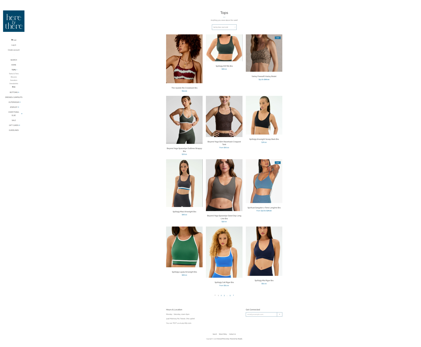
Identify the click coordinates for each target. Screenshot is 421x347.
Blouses (14, 77)
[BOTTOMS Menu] (19, 92)
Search (215, 334)
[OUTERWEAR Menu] (20, 102)
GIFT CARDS (14, 125)
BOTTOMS (14, 92)
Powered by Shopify (236, 339)
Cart (14, 40)
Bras (13, 87)
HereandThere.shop (223, 339)
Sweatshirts (13, 84)
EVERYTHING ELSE (14, 113)
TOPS (14, 70)
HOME (13, 65)
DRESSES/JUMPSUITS (13, 97)
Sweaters (13, 80)
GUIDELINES (14, 130)
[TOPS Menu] (17, 70)
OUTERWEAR (14, 102)
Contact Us (232, 334)
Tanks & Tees (14, 74)
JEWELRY (14, 107)
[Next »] (233, 295)
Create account (14, 50)
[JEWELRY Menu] (19, 107)
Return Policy (223, 334)
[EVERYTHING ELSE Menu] (22, 113)
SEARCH (14, 60)
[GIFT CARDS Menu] (20, 125)
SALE (14, 120)
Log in (13, 45)
